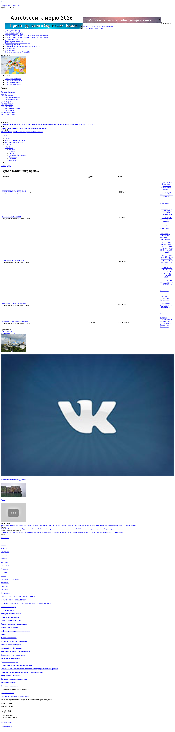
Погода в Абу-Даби (7, 110)
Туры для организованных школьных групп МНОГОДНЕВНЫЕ (27, 35)
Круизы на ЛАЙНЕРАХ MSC (15, 140)
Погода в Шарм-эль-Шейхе (10, 108)
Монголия (4, 562)
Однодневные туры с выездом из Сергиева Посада (22, 46)
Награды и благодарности (18, 155)
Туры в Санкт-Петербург (13, 32)
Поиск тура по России (12, 30)
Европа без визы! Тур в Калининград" (15, 321)
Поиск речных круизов (13, 84)
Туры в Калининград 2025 (14, 34)
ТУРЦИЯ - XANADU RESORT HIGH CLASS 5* (18, 596)
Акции (3, 634)
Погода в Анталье (7, 105)
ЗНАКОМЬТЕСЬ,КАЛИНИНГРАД (14, 303)
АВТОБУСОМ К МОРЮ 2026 (93, 28)
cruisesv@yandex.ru (7, 722)
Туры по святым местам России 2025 (17, 52)
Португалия (5, 552)
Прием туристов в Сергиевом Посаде (8, 332)
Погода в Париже (7, 103)
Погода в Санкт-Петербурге (10, 97)
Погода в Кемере (6, 106)
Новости (12, 151)
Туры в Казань (10, 50)
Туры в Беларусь (10, 48)
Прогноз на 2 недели (8, 114)
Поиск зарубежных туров (13, 80)
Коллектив (12, 149)
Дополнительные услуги (9, 662)
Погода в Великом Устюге (10, 99)
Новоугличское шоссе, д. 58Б (11, 5)
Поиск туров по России (13, 79)
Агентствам (13, 157)
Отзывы (11, 153)
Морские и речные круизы (14, 142)
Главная (3, 166)
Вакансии (12, 159)
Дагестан (4, 558)
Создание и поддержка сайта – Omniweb (15, 696)
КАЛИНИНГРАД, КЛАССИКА (13, 260)
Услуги (7, 146)
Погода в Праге (6, 101)
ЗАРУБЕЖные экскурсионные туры (17, 43)
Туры (9, 166)
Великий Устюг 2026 (12, 39)
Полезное (8, 144)
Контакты (12, 160)
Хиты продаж (5, 593)
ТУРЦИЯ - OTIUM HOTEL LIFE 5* (13, 600)
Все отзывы (5, 538)
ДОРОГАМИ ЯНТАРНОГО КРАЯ (14, 191)
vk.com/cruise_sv (6, 726)
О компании (9, 148)
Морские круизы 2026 (12, 45)
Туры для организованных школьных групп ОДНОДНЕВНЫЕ (26, 37)
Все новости (5, 135)
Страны (7, 139)
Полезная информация (8, 607)
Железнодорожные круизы (14, 41)
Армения (4, 555)
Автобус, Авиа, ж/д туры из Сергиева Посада (98, 26)
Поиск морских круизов (13, 82)
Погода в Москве (7, 96)
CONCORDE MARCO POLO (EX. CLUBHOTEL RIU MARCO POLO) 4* (26, 603)
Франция (4, 548)
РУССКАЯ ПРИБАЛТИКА (11, 217)
